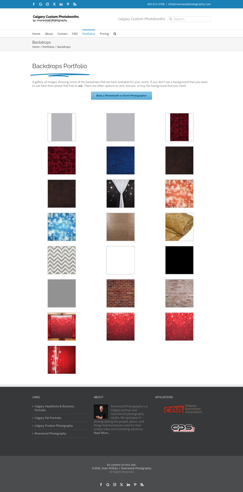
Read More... (102, 433)
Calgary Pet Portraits (48, 418)
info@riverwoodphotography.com (189, 4)
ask (80, 86)
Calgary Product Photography (54, 425)
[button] (115, 33)
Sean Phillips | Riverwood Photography (126, 468)
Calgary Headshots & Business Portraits (54, 408)
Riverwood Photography (50, 433)
